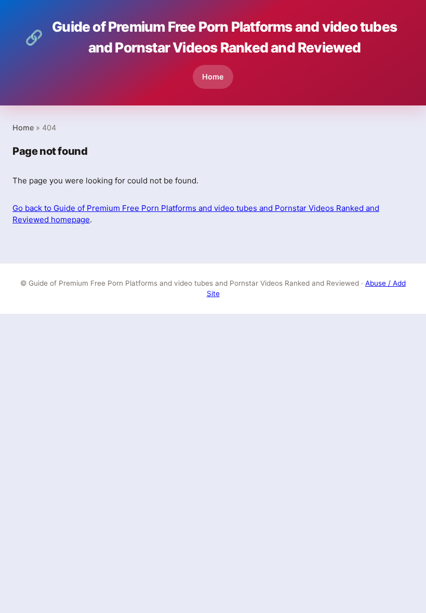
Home (213, 76)
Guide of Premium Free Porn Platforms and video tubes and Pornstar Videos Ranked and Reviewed (211, 37)
